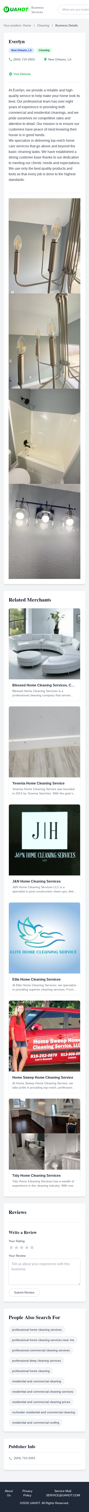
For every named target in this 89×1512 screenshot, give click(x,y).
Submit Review (24, 1292)
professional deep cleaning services (36, 1360)
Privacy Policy (27, 1493)
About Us (9, 1493)
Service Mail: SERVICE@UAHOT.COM (63, 1493)
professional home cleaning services (37, 1329)
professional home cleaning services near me (43, 1340)
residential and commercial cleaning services (42, 1391)
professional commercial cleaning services (41, 1350)
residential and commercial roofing (35, 1422)
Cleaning (43, 25)
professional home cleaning (31, 1371)
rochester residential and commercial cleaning (43, 1412)
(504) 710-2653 (24, 59)
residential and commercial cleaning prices (41, 1402)
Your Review (17, 1255)
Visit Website (22, 74)
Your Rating (17, 1241)
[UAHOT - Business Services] (16, 9)
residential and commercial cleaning (36, 1381)
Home (27, 25)
